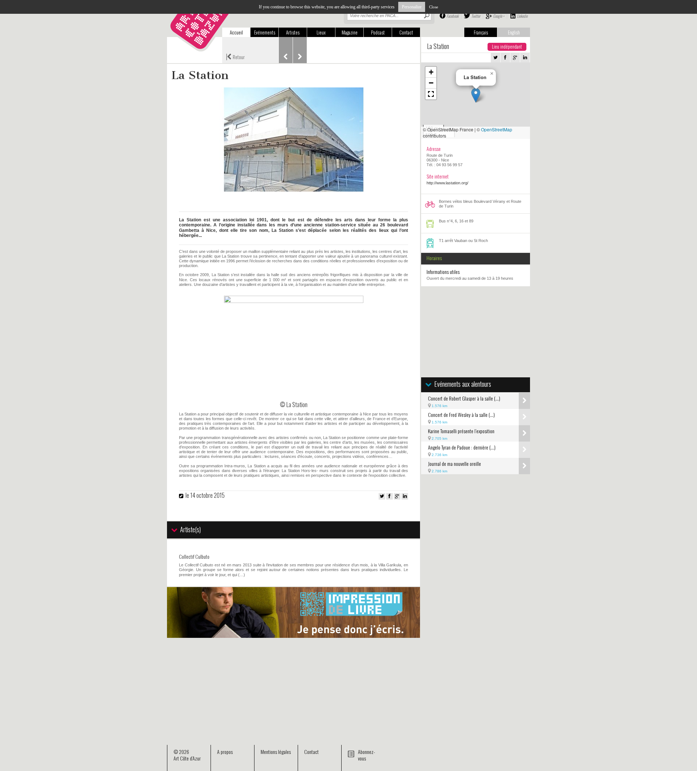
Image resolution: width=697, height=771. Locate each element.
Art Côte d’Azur (187, 758)
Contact (406, 32)
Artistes (292, 32)
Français (481, 32)
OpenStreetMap (496, 129)
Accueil (236, 32)
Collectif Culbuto (194, 556)
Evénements (264, 32)
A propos (225, 751)
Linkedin (522, 16)
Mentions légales (276, 751)
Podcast (378, 32)
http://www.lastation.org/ (447, 183)
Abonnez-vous (366, 755)
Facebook (452, 16)
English (514, 32)
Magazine (350, 32)
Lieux (321, 32)
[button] (475, 95)
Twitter (475, 16)
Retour (235, 56)
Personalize (411, 6)
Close (433, 7)
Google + (498, 16)
